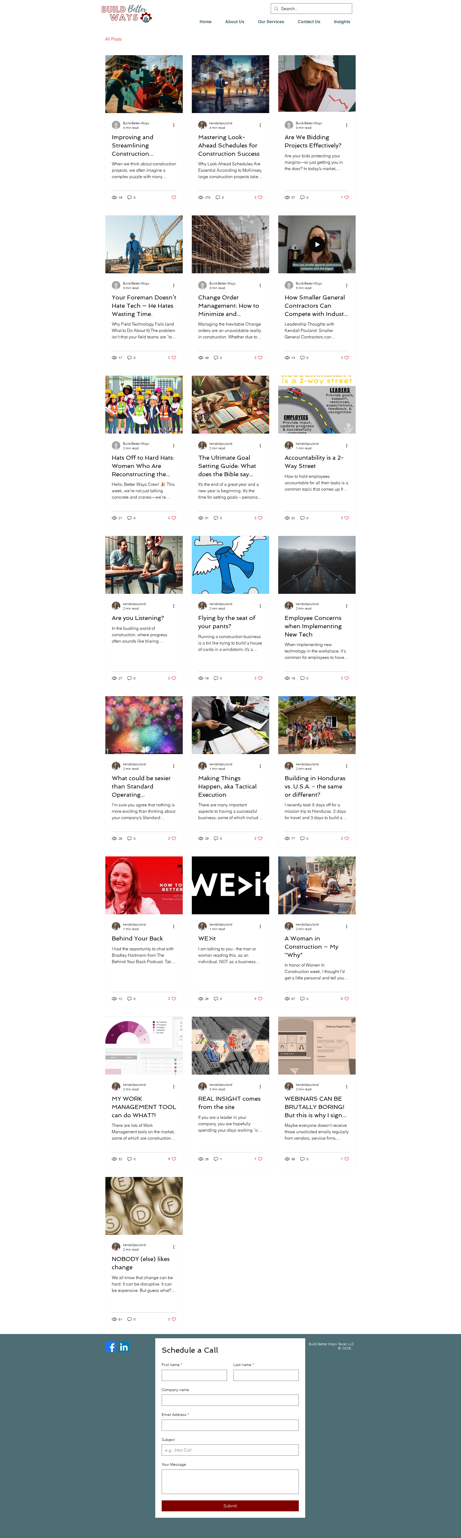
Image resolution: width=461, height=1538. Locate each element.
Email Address (175, 1414)
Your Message (174, 1464)
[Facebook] (111, 1347)
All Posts (113, 39)
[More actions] (175, 125)
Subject (168, 1439)
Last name (243, 1364)
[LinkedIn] (124, 1347)
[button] (345, 22)
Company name (175, 1389)
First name (172, 1364)
